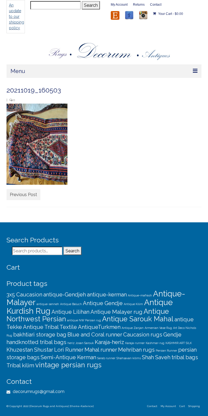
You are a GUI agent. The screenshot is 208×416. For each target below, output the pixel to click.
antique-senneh (48, 304)
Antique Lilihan (70, 312)
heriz (70, 343)
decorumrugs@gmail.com (38, 391)
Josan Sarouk (85, 343)
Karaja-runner (135, 343)
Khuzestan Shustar (29, 349)
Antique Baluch (71, 304)
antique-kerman (107, 294)
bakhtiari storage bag (39, 334)
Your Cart (170, 14)
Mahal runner (100, 349)
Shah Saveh (156, 357)
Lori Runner (68, 349)
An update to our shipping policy (16, 16)
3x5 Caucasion (24, 294)
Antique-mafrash (140, 295)
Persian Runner (166, 350)
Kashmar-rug (155, 343)
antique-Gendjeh (64, 294)
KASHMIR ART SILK (178, 343)
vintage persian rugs (68, 365)
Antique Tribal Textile (50, 327)
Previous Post (23, 194)
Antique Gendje (103, 303)
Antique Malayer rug (116, 312)
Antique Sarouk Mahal (137, 319)
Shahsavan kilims (128, 358)
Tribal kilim (20, 365)
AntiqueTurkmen (99, 327)
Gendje (172, 334)
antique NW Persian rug (84, 320)
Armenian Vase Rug (158, 327)
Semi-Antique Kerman (68, 357)
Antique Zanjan (133, 327)
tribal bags (184, 357)
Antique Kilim (133, 304)
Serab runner (106, 358)
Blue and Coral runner (94, 334)
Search (91, 5)
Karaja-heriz (109, 342)
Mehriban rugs (136, 349)
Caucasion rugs (142, 334)
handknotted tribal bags (36, 342)
